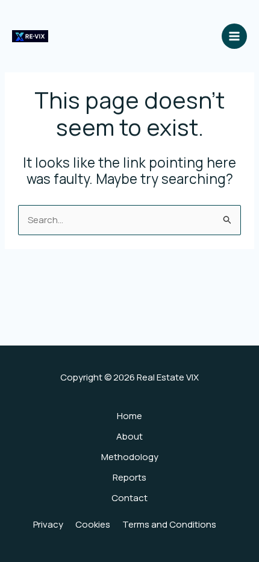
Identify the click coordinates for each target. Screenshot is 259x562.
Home (129, 415)
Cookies (92, 524)
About (129, 436)
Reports (129, 477)
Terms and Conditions (169, 524)
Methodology (129, 456)
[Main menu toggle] (235, 36)
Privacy (48, 524)
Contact (129, 497)
